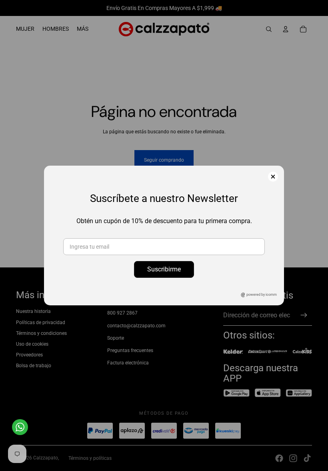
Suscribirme (164, 269)
